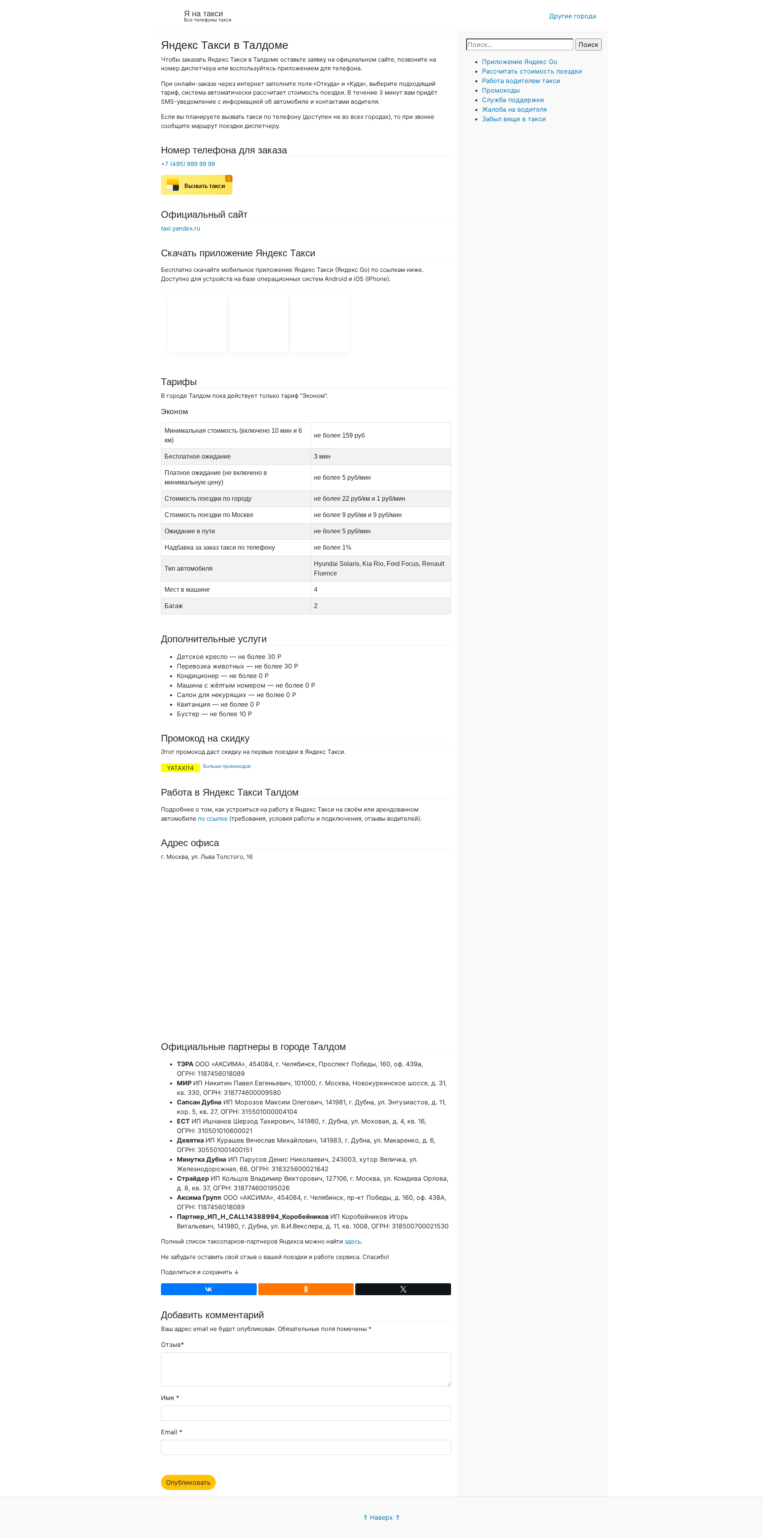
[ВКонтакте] (209, 1289)
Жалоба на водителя (514, 109)
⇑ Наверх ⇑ (381, 1517)
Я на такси (203, 13)
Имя (167, 1398)
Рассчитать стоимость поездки (532, 71)
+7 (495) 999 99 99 (188, 164)
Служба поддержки (513, 100)
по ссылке (213, 818)
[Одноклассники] (306, 1289)
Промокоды (501, 90)
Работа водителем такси (521, 81)
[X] (403, 1289)
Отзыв (171, 1344)
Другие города (572, 16)
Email (169, 1432)
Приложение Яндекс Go (520, 62)
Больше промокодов (227, 766)
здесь (353, 1241)
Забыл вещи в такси (514, 119)
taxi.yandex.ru (180, 228)
